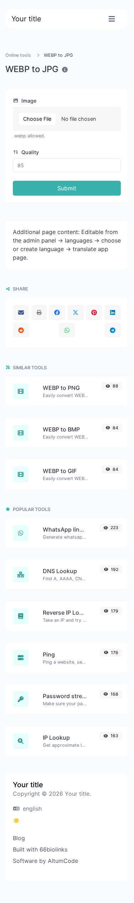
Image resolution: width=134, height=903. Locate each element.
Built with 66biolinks (40, 849)
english (31, 808)
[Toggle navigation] (111, 19)
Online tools (18, 55)
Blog (19, 838)
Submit (66, 188)
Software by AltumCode (45, 860)
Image (28, 101)
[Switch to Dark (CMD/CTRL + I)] (16, 820)
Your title (26, 19)
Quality (29, 152)
